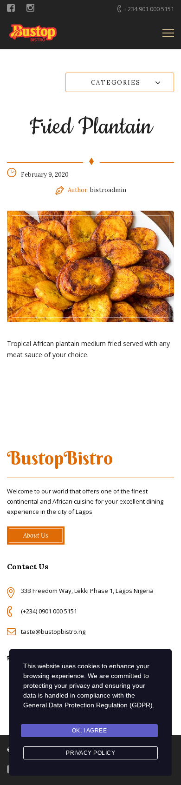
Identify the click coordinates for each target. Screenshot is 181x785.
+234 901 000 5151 (149, 9)
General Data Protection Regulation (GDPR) (88, 705)
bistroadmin (108, 190)
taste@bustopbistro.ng (53, 631)
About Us (35, 535)
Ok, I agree (89, 730)
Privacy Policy (90, 753)
